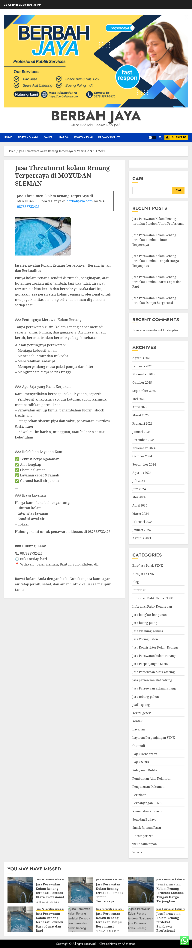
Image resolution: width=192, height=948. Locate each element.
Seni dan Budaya (144, 819)
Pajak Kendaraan (144, 754)
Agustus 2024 (141, 473)
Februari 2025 (142, 423)
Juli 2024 (138, 481)
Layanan (138, 729)
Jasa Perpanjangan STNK (150, 664)
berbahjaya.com (79, 201)
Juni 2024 (139, 489)
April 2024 (139, 505)
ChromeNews (108, 944)
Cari (137, 178)
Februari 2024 (142, 522)
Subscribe (179, 137)
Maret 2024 (140, 514)
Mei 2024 (138, 497)
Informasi (139, 590)
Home (8, 137)
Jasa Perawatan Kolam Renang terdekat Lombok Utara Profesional (50, 890)
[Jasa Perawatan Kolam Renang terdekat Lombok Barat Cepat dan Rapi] (20, 919)
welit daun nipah (144, 844)
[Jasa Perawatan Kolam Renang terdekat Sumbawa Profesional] (141, 919)
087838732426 (28, 206)
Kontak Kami (83, 137)
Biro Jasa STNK (143, 574)
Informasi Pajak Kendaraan (152, 606)
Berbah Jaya (96, 115)
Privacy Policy (109, 137)
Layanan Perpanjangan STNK (153, 738)
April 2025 (139, 407)
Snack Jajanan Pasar (146, 828)
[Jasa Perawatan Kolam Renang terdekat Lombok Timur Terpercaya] (80, 890)
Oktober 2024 (142, 456)
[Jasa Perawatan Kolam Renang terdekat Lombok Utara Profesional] (20, 890)
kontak (137, 721)
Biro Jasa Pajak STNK (147, 565)
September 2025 (144, 391)
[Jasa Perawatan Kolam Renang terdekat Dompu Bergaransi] (80, 919)
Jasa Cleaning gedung (148, 631)
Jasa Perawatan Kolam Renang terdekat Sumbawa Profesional (168, 922)
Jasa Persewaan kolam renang (154, 688)
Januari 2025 (141, 432)
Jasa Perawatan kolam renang (154, 656)
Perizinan (139, 795)
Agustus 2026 (141, 358)
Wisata (137, 852)
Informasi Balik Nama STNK (152, 598)
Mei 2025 (138, 399)
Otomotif (138, 746)
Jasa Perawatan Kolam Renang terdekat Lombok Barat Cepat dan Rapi (157, 282)
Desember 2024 (143, 440)
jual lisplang (141, 705)
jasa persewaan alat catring (152, 680)
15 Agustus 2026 (49, 902)
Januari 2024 (141, 530)
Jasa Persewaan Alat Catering (153, 672)
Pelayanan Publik (145, 770)
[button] (160, 137)
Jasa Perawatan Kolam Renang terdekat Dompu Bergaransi (154, 300)
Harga (64, 137)
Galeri (48, 137)
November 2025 (143, 374)
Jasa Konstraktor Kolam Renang (155, 647)
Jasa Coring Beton (145, 639)
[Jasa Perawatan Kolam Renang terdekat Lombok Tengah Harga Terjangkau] (141, 890)
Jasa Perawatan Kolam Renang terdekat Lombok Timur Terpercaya (154, 240)
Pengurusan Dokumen (148, 787)
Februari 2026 (142, 366)
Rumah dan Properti (147, 811)
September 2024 (144, 464)
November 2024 (143, 448)
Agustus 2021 (141, 538)
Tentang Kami (27, 137)
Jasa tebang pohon (145, 697)
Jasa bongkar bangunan (149, 615)
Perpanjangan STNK (147, 803)
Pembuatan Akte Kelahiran (151, 778)
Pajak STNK (140, 762)
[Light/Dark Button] (152, 137)
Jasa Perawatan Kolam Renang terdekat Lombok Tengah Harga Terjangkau (155, 261)
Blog (135, 582)
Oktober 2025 (142, 382)
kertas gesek (141, 713)
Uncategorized (143, 836)
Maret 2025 (140, 415)
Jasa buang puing (144, 623)
